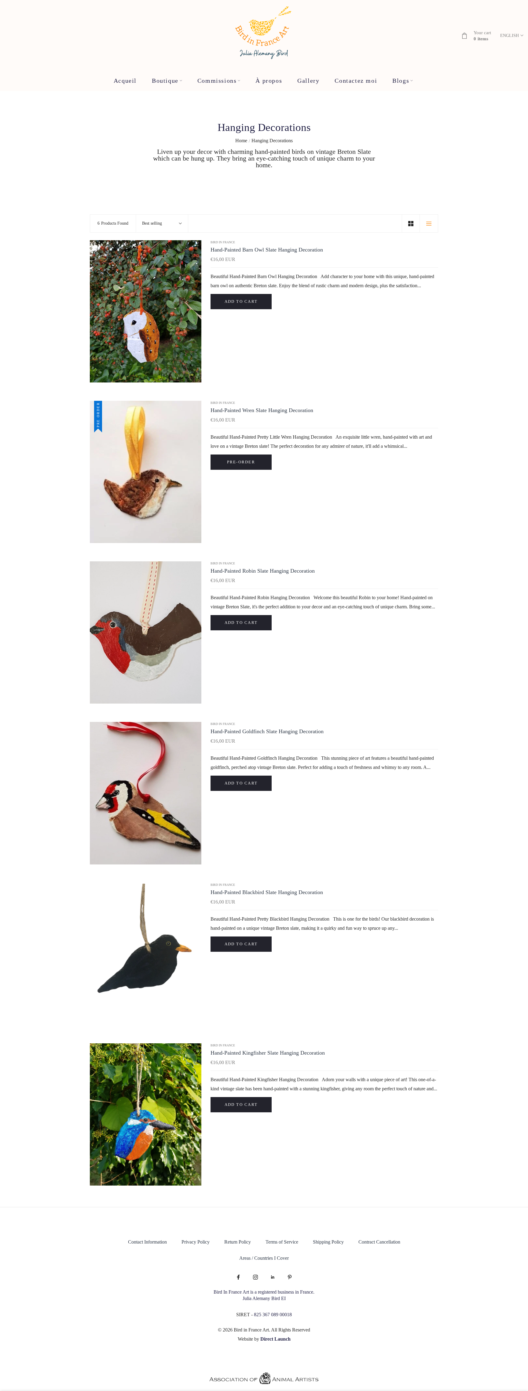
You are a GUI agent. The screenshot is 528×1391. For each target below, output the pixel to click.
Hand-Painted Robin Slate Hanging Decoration (263, 571)
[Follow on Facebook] (238, 1278)
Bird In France (223, 242)
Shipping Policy (328, 1241)
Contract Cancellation (379, 1241)
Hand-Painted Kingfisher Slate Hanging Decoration (268, 1053)
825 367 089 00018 (273, 1314)
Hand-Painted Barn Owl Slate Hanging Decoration (267, 250)
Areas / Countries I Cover (264, 1258)
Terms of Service (282, 1241)
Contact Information (147, 1241)
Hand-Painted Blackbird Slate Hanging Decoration (267, 892)
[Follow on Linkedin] (272, 1278)
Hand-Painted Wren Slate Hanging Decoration (262, 410)
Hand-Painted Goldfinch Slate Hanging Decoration (267, 731)
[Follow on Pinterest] (289, 1278)
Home (241, 140)
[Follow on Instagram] (255, 1278)
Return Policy (237, 1241)
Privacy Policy (196, 1241)
